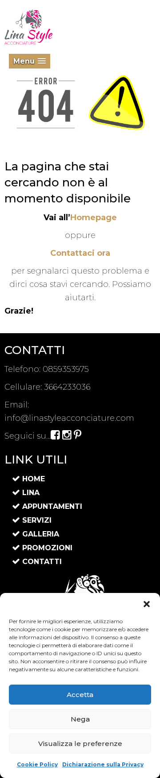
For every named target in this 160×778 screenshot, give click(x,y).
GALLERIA (40, 534)
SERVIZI (37, 520)
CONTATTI (42, 561)
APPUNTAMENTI (52, 506)
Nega (80, 719)
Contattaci (80, 253)
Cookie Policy (37, 764)
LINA (31, 492)
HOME (33, 479)
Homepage (93, 217)
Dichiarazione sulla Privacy (103, 764)
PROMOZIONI (47, 548)
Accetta (80, 694)
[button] (146, 604)
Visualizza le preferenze (80, 743)
